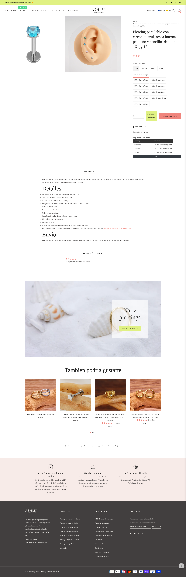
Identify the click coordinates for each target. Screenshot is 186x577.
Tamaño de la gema (139, 63)
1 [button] (90, 432)
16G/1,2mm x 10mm (158, 98)
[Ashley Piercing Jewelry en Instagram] (180, 2)
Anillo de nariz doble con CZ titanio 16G (41, 414)
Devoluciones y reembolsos (104, 531)
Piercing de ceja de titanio (68, 544)
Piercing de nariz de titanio (69, 523)
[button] (164, 10)
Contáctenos (99, 548)
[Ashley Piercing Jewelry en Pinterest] (175, 2)
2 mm (136, 68)
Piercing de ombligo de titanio (70, 535)
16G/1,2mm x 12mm (141, 104)
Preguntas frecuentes (102, 523)
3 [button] (95, 432)
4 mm (161, 68)
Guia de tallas (140, 127)
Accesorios (63, 548)
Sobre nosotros (100, 544)
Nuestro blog (99, 540)
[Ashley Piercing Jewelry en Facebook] (167, 2)
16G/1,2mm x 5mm (141, 86)
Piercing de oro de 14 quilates (70, 519)
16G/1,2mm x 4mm (158, 80)
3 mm (153, 68)
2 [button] (93, 432)
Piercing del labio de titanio (69, 531)
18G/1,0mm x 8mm (141, 80)
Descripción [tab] (89, 172)
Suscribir (156, 526)
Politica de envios (101, 527)
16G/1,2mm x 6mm (158, 86)
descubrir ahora (130, 328)
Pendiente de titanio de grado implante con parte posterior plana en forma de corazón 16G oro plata (110, 417)
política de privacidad (102, 552)
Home (135, 21)
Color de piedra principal (140, 75)
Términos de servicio (102, 556)
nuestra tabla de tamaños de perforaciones (117, 228)
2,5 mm (144, 68)
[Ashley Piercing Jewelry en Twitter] (171, 2)
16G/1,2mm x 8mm (158, 92)
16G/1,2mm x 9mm (141, 98)
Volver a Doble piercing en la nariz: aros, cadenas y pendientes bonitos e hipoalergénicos (94, 446)
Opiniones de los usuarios (103, 535)
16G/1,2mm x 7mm (141, 92)
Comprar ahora (170, 116)
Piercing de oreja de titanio (69, 527)
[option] (40, 402)
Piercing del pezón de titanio (69, 540)
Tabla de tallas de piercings (104, 519)
